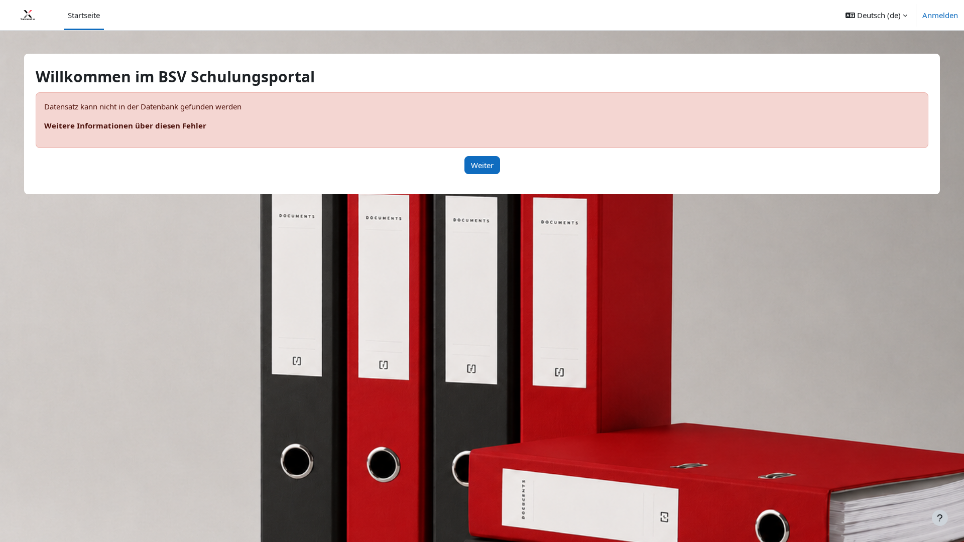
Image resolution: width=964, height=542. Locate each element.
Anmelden (940, 15)
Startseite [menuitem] (84, 15)
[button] (876, 15)
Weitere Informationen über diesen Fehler (125, 125)
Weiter (482, 165)
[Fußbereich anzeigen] (940, 518)
